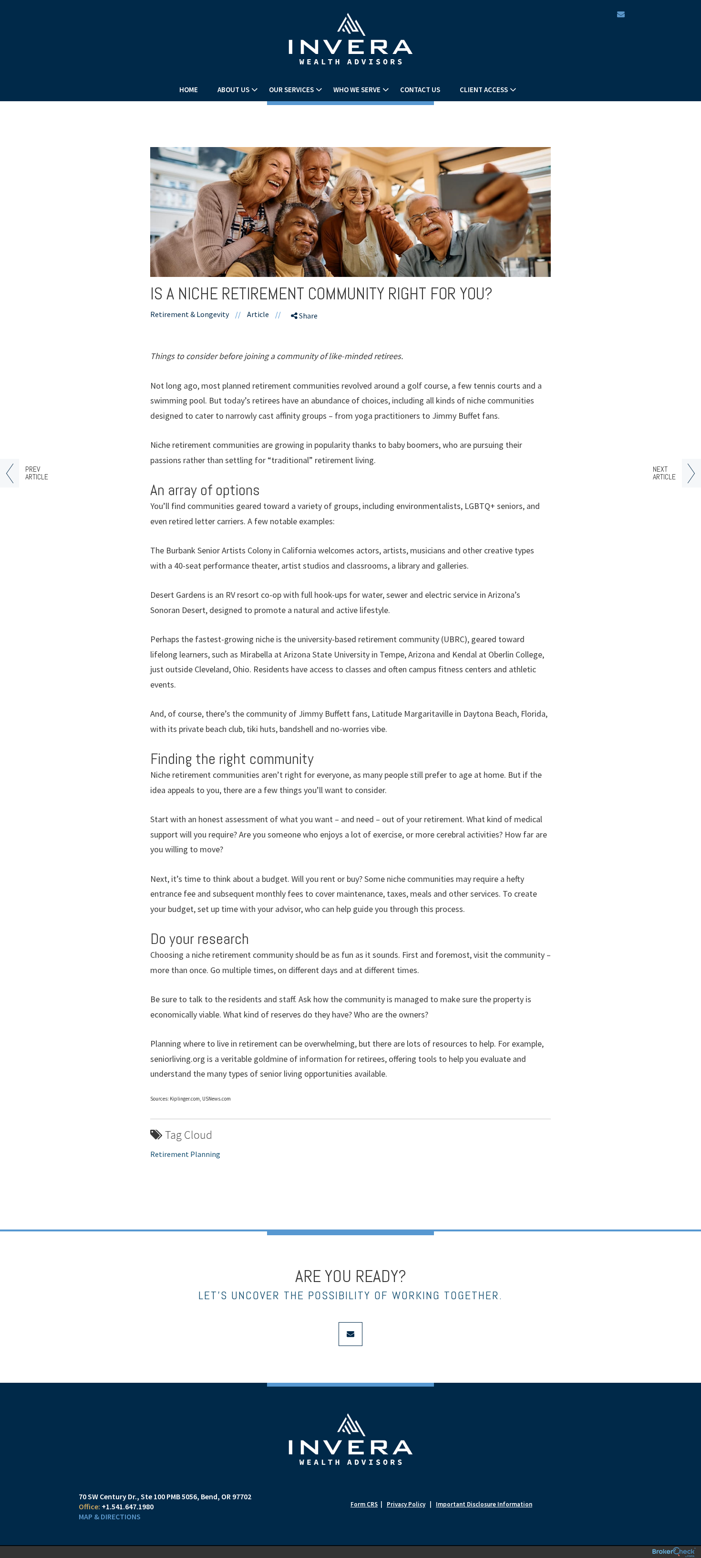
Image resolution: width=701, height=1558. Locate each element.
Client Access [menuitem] (484, 89)
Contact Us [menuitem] (420, 89)
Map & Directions (110, 1516)
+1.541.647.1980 (128, 1506)
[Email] (306, 385)
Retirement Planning (185, 1154)
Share (308, 315)
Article (258, 314)
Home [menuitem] (188, 89)
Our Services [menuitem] (291, 89)
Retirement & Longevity (189, 314)
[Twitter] (306, 351)
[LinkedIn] (306, 368)
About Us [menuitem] (233, 89)
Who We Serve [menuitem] (357, 89)
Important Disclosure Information (484, 1504)
